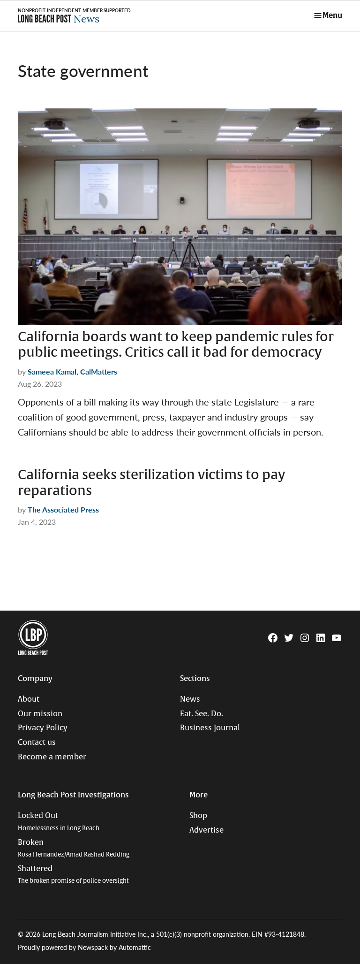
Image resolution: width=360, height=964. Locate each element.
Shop (198, 815)
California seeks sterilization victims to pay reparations (151, 483)
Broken (73, 848)
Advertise (206, 830)
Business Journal (210, 728)
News (190, 699)
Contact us (37, 742)
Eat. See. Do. (201, 714)
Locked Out (58, 821)
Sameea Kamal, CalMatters (72, 371)
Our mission (40, 714)
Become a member (52, 757)
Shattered (73, 874)
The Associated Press (63, 509)
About (28, 699)
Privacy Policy (43, 728)
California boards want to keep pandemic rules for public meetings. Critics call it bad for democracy (176, 345)
